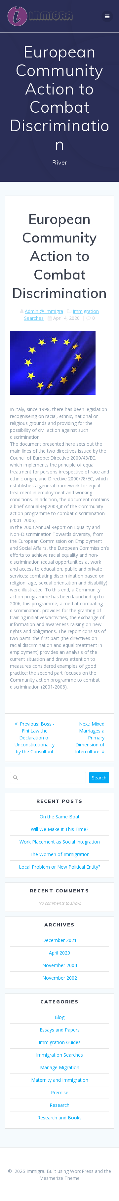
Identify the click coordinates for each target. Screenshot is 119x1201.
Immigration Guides (60, 1042)
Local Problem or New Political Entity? (59, 867)
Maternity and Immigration (59, 1080)
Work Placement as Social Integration (60, 842)
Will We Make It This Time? (59, 829)
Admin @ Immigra (44, 311)
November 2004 (59, 965)
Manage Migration (59, 1067)
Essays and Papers (60, 1030)
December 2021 (59, 940)
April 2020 (59, 953)
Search (99, 777)
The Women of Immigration (60, 854)
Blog (59, 1017)
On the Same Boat (60, 816)
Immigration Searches (59, 1055)
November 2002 (59, 978)
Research (59, 1105)
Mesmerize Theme (59, 1178)
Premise (59, 1092)
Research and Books (59, 1117)
